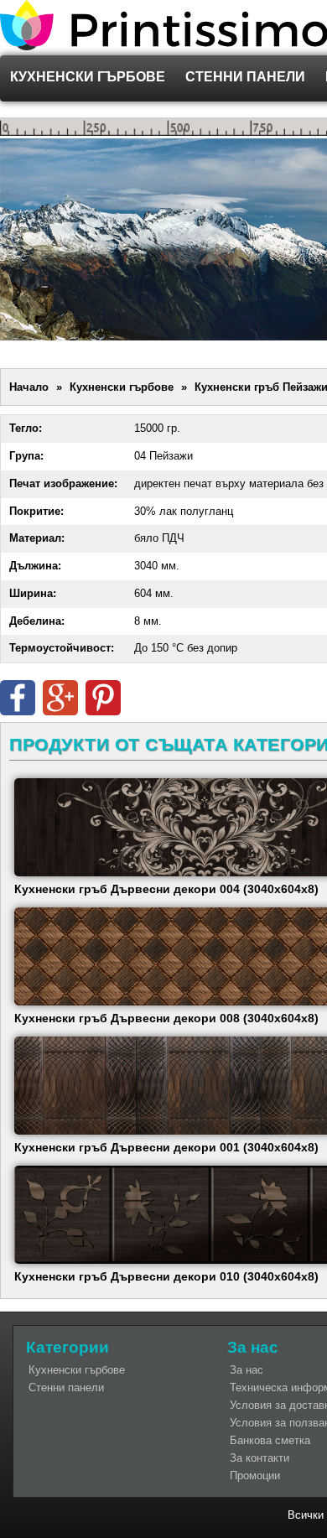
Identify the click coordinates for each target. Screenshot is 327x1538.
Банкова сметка (270, 1440)
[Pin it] (103, 711)
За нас (246, 1370)
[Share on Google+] (60, 711)
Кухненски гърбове (87, 77)
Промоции (255, 1475)
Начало (29, 387)
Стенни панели (245, 77)
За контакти (259, 1458)
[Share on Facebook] (17, 711)
